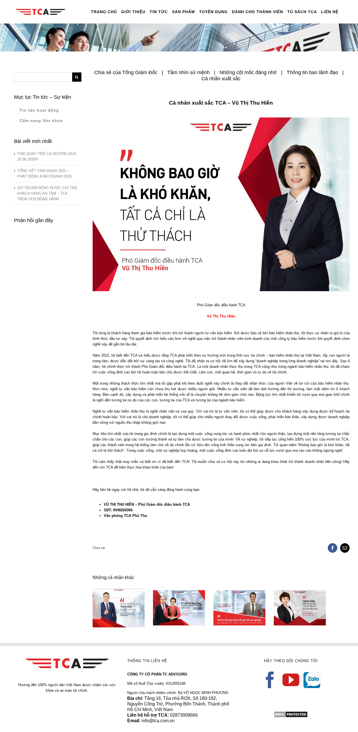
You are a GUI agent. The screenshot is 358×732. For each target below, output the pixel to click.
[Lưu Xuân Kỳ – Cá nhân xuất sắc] (179, 607)
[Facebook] (270, 680)
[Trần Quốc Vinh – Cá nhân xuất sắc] (119, 607)
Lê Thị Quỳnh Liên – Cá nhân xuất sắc (291, 601)
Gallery (126, 601)
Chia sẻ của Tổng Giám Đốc (125, 72)
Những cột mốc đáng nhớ (248, 72)
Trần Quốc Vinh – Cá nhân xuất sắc (110, 601)
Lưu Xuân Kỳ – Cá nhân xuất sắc (170, 601)
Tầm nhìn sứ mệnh (188, 72)
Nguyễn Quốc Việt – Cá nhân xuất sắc (231, 601)
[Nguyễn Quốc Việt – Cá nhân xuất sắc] (239, 607)
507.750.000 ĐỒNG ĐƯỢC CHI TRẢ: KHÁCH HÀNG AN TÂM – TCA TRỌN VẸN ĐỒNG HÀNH (47, 193)
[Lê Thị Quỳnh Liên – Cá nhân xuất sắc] (300, 607)
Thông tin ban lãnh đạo (312, 72)
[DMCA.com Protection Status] (291, 714)
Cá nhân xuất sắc (221, 78)
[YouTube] (290, 680)
